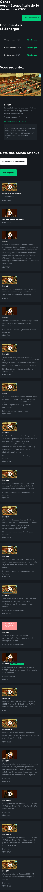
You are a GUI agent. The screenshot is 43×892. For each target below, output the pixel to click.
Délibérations (9, 55)
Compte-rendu (10, 47)
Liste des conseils (31, 18)
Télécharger (32, 40)
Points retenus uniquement (13, 161)
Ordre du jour (9, 40)
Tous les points (8, 172)
